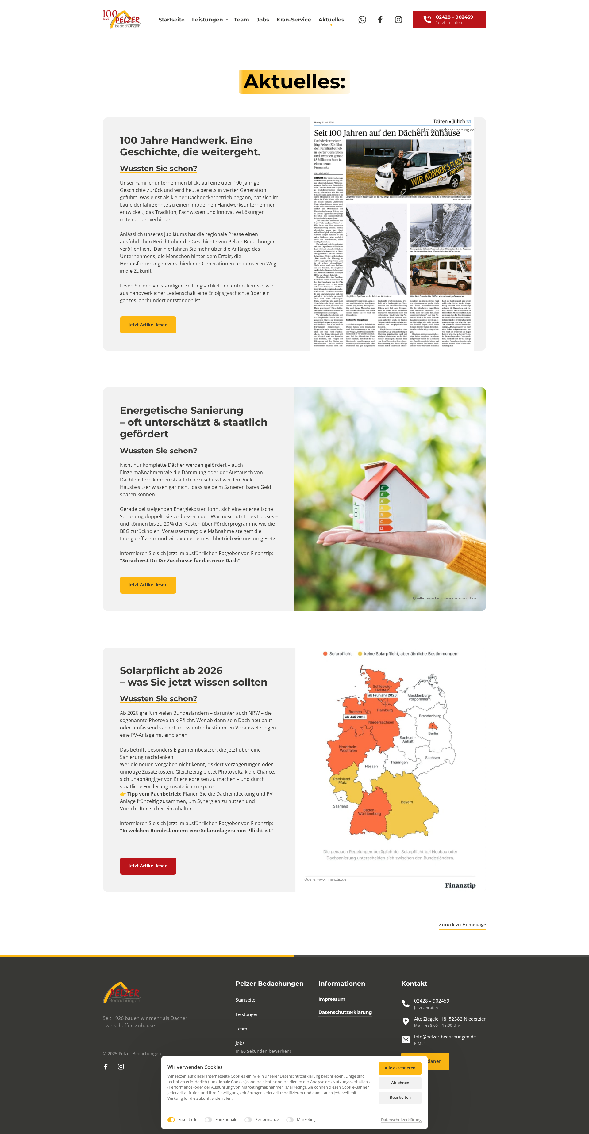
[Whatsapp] (364, 19)
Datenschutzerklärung (401, 1120)
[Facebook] (383, 19)
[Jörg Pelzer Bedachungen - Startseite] (122, 19)
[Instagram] (401, 19)
